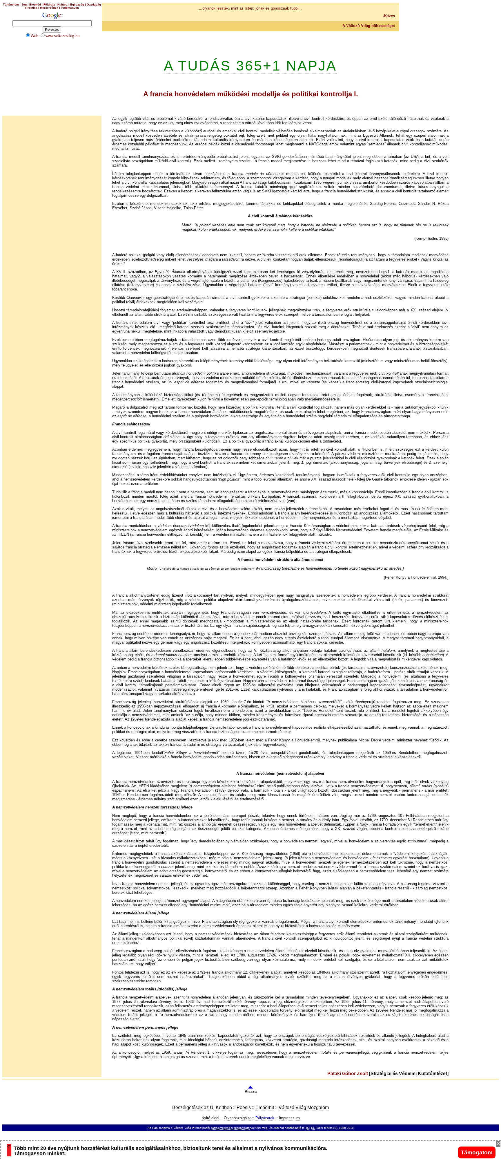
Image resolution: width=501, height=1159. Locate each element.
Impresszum (289, 1118)
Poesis (244, 1107)
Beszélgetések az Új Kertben (202, 1107)
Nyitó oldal (210, 1118)
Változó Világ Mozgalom (304, 1107)
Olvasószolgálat (237, 1118)
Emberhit (264, 1107)
